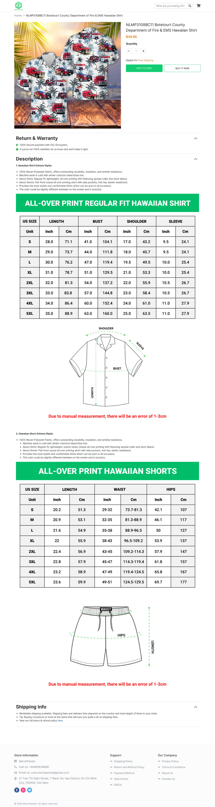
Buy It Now (182, 68)
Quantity (131, 43)
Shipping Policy (123, 761)
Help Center (120, 778)
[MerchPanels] (18, 6)
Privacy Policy (170, 761)
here (60, 720)
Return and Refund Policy (128, 767)
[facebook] (16, 790)
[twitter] (29, 790)
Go (189, 6)
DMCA (117, 784)
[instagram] (23, 790)
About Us (167, 773)
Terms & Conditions (173, 767)
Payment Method (123, 773)
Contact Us (168, 778)
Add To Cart (144, 68)
